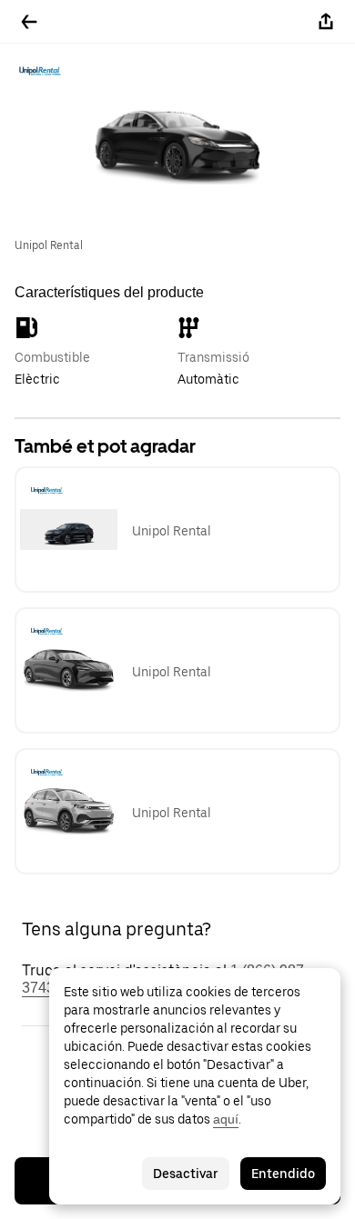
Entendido (283, 1173)
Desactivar (185, 1173)
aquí (225, 1119)
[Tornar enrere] (29, 22)
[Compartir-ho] (326, 22)
